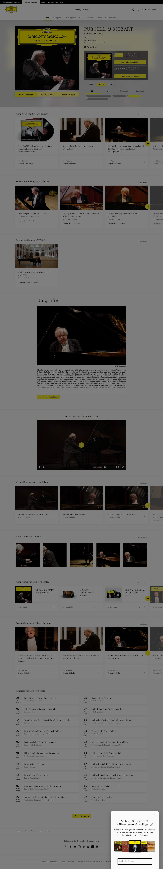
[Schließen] (154, 815)
